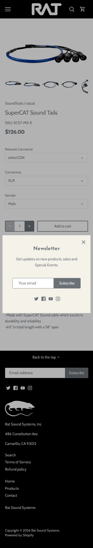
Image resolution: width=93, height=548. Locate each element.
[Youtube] (51, 298)
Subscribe (67, 283)
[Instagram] (58, 298)
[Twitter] (36, 298)
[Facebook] (43, 298)
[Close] (83, 242)
